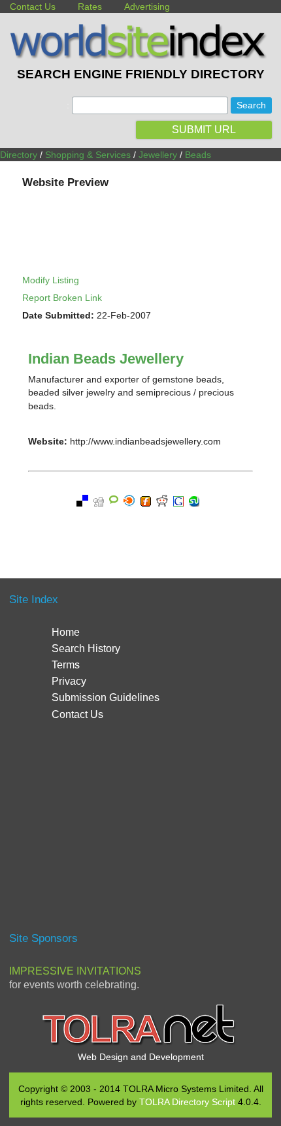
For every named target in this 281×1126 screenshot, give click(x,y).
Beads (198, 154)
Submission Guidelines (105, 697)
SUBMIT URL (204, 129)
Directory (18, 154)
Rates (90, 6)
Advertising (147, 6)
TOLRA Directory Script (187, 1102)
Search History (86, 648)
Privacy (69, 681)
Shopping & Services (88, 154)
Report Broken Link (62, 297)
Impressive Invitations (75, 971)
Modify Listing (50, 280)
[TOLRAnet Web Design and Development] (140, 1044)
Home (66, 632)
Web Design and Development (141, 1057)
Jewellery (158, 154)
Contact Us (33, 6)
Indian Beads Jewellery (106, 359)
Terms (66, 664)
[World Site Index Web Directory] (140, 55)
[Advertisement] (140, 832)
